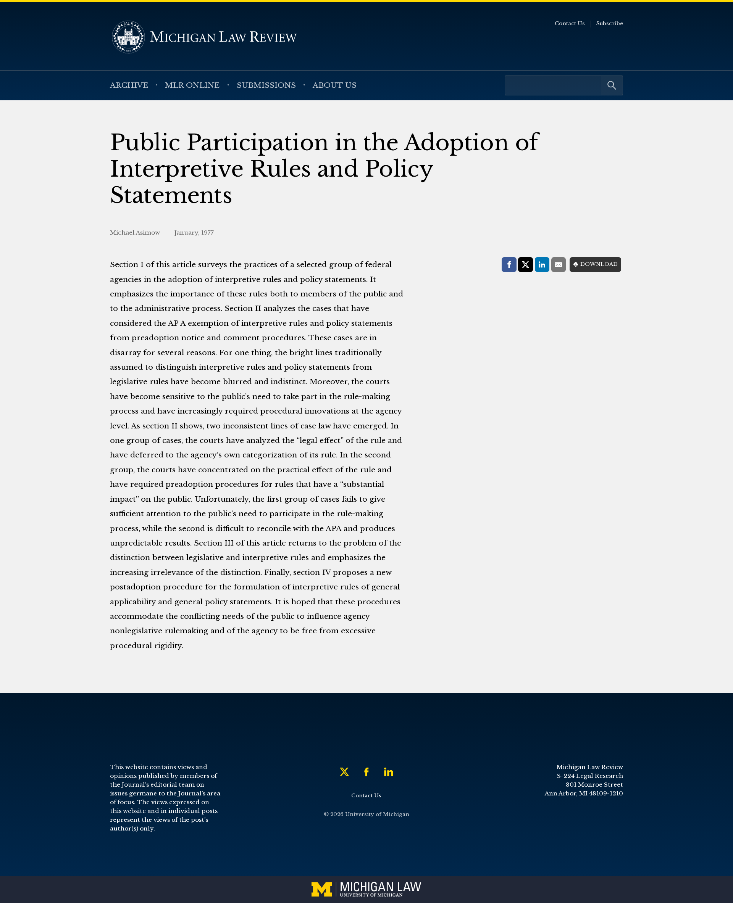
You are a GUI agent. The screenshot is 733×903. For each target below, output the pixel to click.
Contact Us (570, 23)
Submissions (266, 85)
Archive (129, 85)
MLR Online (192, 85)
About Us (335, 85)
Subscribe (609, 23)
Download (599, 264)
